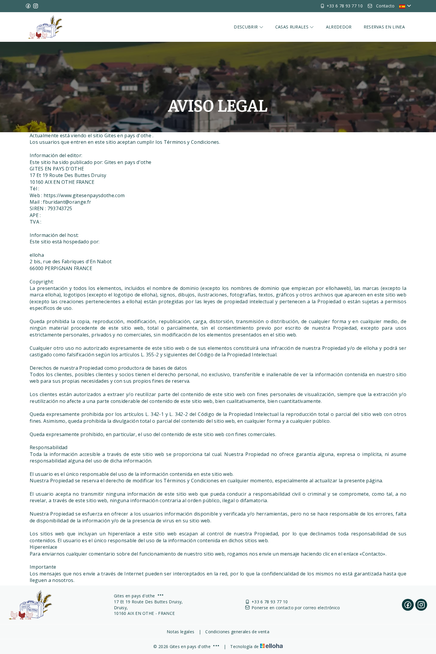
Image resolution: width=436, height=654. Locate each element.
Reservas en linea (384, 27)
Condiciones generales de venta (237, 631)
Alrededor (339, 27)
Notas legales (180, 631)
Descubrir (246, 27)
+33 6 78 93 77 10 (270, 601)
